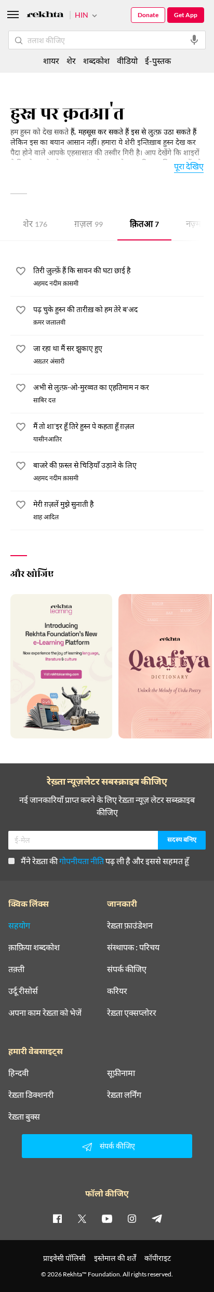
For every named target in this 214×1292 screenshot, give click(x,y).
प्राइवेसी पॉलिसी (64, 1258)
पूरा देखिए (189, 166)
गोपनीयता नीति (81, 861)
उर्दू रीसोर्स (23, 991)
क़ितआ (144, 225)
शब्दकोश (96, 60)
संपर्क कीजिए (126, 969)
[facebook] (57, 1218)
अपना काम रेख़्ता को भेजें (45, 1012)
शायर (51, 60)
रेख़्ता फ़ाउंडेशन (130, 925)
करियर (117, 991)
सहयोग (19, 925)
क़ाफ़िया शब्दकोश (34, 947)
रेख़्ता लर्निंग (124, 1095)
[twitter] (82, 1218)
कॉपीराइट (157, 1258)
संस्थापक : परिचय (133, 947)
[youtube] (107, 1218)
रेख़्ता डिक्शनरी (31, 1095)
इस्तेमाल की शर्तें (115, 1258)
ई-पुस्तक (158, 60)
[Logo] (45, 15)
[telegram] (157, 1218)
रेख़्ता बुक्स (24, 1116)
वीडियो (127, 60)
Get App (185, 15)
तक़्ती (16, 969)
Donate (148, 15)
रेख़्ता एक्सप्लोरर (131, 1012)
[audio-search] (194, 40)
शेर (35, 225)
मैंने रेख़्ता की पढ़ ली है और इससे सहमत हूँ (105, 861)
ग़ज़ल (88, 225)
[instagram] (132, 1218)
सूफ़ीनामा (121, 1073)
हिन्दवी (18, 1073)
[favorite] (20, 272)
